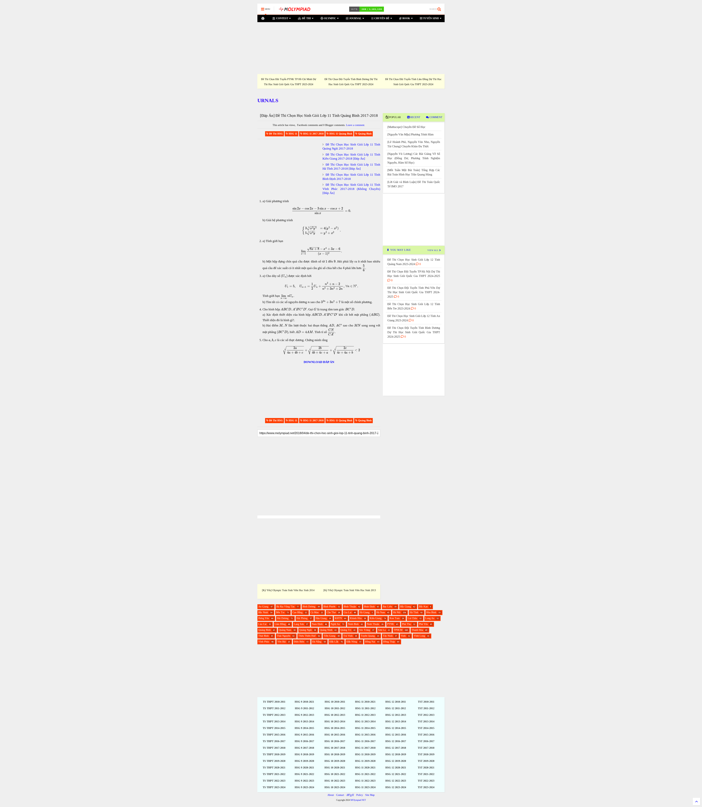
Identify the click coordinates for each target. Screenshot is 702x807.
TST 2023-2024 (426, 787)
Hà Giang (364, 612)
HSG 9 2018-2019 (304, 754)
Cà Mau (315, 612)
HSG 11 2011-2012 (365, 708)
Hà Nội (397, 612)
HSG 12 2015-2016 (395, 734)
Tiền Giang (329, 635)
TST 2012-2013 (426, 715)
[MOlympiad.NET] (294, 10)
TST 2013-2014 (426, 721)
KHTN (338, 618)
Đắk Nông (351, 641)
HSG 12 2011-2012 (395, 708)
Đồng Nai (370, 641)
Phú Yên (423, 624)
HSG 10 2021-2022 (334, 774)
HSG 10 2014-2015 (334, 728)
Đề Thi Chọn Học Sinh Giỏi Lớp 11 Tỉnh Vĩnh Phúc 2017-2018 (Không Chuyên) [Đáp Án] (351, 189)
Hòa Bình (431, 612)
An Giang (263, 606)
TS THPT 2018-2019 (274, 754)
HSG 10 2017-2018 (334, 747)
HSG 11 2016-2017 (365, 741)
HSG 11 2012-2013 (365, 715)
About (330, 795)
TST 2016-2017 (426, 741)
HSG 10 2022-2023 (334, 780)
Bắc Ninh (263, 612)
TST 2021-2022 (426, 774)
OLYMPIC (329, 18)
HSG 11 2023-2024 (365, 787)
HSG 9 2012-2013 (304, 715)
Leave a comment (355, 125)
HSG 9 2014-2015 (304, 728)
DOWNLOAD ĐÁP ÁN (319, 362)
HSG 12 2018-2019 (395, 754)
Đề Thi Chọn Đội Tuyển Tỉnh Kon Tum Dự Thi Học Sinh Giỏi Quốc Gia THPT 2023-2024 (288, 82)
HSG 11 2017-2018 (365, 747)
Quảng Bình (264, 630)
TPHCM (398, 630)
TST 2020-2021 (426, 767)
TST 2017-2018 (426, 747)
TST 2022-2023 (426, 780)
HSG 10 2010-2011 (335, 701)
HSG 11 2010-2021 (365, 701)
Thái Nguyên (283, 635)
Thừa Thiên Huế (307, 635)
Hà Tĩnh (414, 612)
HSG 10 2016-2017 (334, 741)
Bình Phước (329, 606)
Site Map (370, 795)
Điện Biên (299, 641)
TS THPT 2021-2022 (274, 774)
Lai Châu (412, 618)
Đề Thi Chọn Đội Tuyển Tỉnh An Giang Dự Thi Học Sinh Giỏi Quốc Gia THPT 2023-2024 (413, 82)
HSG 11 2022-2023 (365, 780)
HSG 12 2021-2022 (395, 774)
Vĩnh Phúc (263, 641)
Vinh (403, 635)
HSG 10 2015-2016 (334, 734)
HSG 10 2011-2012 (335, 708)
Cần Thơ (331, 612)
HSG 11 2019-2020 (365, 761)
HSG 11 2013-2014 (365, 721)
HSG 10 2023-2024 (334, 787)
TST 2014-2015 (426, 728)
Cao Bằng (297, 612)
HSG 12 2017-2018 (395, 747)
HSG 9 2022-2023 (304, 780)
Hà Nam (380, 612)
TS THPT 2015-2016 (274, 734)
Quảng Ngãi (305, 630)
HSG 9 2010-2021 (304, 701)
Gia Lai (348, 612)
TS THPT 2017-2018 (274, 747)
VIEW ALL (433, 250)
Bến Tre (280, 612)
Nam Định (317, 624)
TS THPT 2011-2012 (274, 708)
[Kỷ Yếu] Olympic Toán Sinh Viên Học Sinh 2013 (349, 590)
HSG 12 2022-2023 (395, 780)
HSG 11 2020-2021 (365, 767)
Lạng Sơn (299, 624)
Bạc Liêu (387, 606)
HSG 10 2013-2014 (334, 721)
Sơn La (382, 630)
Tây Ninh (388, 635)
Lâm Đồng (280, 624)
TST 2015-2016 (426, 734)
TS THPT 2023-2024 (274, 787)
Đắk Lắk (333, 641)
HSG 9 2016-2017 (304, 741)
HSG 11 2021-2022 (365, 774)
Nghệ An (335, 624)
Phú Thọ (406, 624)
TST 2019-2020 (426, 761)
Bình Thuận (350, 606)
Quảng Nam (285, 630)
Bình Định (369, 606)
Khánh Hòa (356, 618)
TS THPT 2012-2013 (274, 715)
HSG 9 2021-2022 (304, 774)
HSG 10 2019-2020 (334, 761)
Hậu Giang (321, 618)
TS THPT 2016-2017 (274, 741)
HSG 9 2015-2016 (304, 734)
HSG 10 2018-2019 (334, 754)
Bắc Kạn (423, 606)
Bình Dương (309, 606)
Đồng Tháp (389, 641)
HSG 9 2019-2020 (304, 761)
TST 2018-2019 (426, 754)
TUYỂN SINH (430, 18)
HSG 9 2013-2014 (304, 721)
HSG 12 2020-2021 (395, 767)
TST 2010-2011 (426, 701)
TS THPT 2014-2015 (274, 728)
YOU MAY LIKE (400, 250)
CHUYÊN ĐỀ (381, 18)
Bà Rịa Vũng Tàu (285, 606)
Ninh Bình (353, 624)
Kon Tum (395, 618)
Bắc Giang (405, 606)
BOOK (406, 18)
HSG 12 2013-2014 (395, 721)
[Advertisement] (351, 48)
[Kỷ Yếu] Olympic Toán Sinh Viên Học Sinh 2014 (288, 590)
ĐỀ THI (306, 18)
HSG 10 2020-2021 (334, 767)
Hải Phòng (302, 618)
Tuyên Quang (368, 635)
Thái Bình (263, 635)
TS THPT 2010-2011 (274, 701)
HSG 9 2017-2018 (304, 747)
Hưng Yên (263, 618)
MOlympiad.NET (358, 800)
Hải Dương (282, 618)
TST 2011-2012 (426, 708)
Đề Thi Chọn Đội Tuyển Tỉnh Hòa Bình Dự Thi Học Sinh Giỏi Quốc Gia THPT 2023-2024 (350, 82)
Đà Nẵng (316, 641)
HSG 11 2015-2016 (365, 734)
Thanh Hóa (417, 630)
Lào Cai (262, 624)
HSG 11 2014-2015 (365, 728)
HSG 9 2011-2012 (304, 708)
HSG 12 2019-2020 (395, 761)
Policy (359, 795)
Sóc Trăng (364, 630)
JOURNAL (354, 18)
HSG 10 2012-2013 (334, 715)
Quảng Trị (345, 630)
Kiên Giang (376, 618)
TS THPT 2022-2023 (274, 780)
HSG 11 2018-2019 (365, 754)
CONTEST (281, 18)
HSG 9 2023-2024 (304, 787)
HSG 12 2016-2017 (395, 741)
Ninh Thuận (373, 624)
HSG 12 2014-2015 (395, 728)
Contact (340, 795)
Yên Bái (281, 641)
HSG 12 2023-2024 (395, 787)
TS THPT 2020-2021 (274, 767)
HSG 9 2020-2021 (304, 767)
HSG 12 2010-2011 (395, 701)
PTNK (390, 624)
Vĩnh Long (419, 635)
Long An (429, 618)
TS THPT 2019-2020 (274, 761)
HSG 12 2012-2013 (395, 715)
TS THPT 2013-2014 (274, 721)
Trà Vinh (348, 635)
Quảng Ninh (326, 630)
